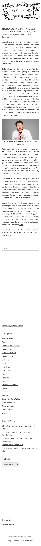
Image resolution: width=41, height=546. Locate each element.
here (21, 224)
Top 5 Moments (8, 406)
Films (4, 363)
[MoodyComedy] (20, 18)
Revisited (5, 395)
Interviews (6, 367)
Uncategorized (7, 409)
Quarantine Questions (10, 384)
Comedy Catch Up (9, 352)
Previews (5, 381)
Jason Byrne (14, 232)
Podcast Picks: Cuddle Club (12, 444)
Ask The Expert (8, 338)
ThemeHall (30, 541)
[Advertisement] (18, 287)
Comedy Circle (7, 356)
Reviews (5, 392)
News (4, 374)
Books (4, 342)
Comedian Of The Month (11, 345)
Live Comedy (22, 230)
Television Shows (8, 402)
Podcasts (5, 377)
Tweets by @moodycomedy (12, 326)
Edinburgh (6, 360)
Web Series (6, 413)
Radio (4, 388)
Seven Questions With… (11, 399)
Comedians (13, 230)
